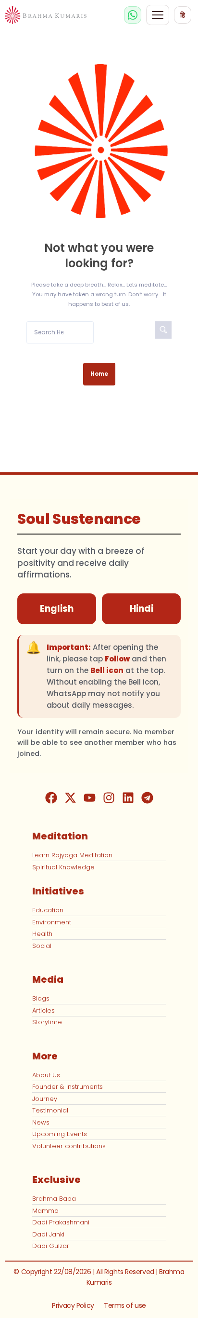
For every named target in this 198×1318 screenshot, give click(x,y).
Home (99, 374)
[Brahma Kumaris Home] (46, 15)
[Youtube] (89, 797)
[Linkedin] (127, 797)
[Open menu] (157, 15)
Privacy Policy (73, 1305)
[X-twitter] (70, 797)
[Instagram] (108, 797)
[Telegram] (147, 797)
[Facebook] (51, 797)
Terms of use (125, 1305)
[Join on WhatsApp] (132, 15)
